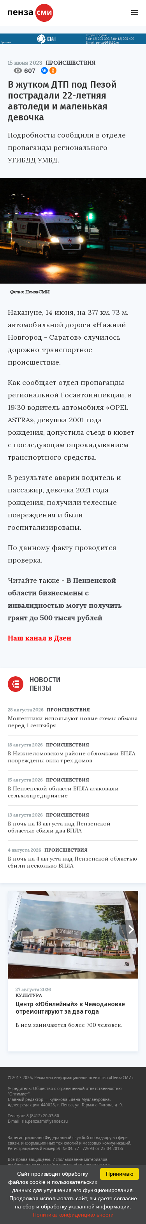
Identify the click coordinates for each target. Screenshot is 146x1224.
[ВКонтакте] (44, 70)
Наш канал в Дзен (39, 637)
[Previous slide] (17, 929)
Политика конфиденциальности (73, 1215)
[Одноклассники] (52, 70)
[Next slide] (128, 929)
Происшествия (70, 63)
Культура (29, 995)
